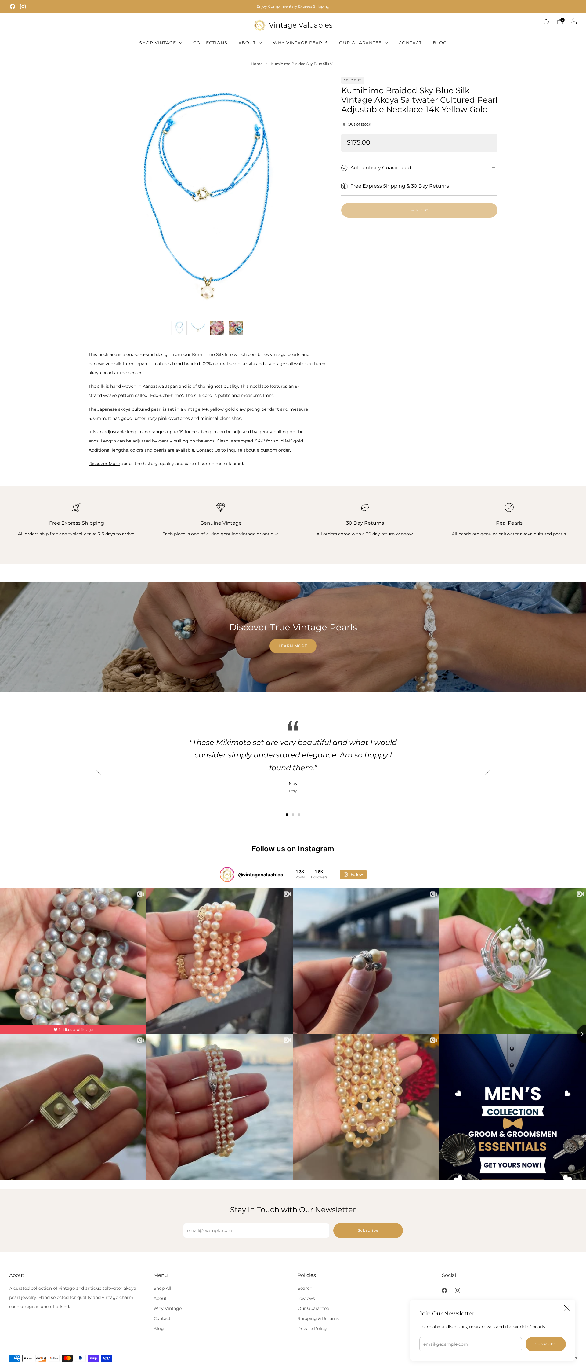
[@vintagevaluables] (227, 874)
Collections (210, 43)
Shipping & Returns (318, 1318)
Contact (410, 43)
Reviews (306, 1298)
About (247, 43)
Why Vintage (168, 1308)
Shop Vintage (157, 43)
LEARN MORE (293, 646)
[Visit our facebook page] (12, 6)
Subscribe (545, 1344)
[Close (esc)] (567, 1308)
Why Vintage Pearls (300, 43)
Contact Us (208, 450)
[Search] (546, 22)
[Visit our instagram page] (23, 6)
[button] (287, 814)
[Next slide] (314, 195)
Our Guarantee (360, 43)
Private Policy (312, 1328)
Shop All (162, 1288)
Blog (440, 43)
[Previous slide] (100, 195)
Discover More (104, 463)
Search (305, 1288)
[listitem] (293, 6)
